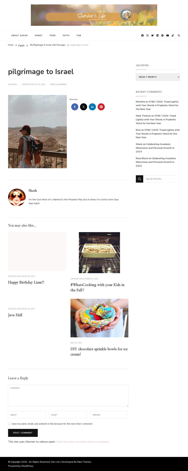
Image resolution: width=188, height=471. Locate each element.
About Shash (19, 35)
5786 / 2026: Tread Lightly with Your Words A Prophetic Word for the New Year (157, 105)
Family (38, 35)
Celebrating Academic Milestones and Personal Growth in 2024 (155, 148)
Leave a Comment (58, 84)
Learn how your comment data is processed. (82, 441)
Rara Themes (84, 462)
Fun (79, 35)
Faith (66, 35)
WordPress (27, 466)
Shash (14, 84)
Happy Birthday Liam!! (26, 282)
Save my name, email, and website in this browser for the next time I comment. (52, 423)
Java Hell (15, 315)
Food (53, 35)
